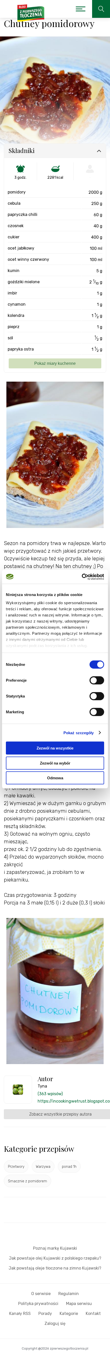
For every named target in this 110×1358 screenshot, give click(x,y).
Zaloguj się (55, 1323)
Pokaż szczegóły (78, 732)
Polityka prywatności (38, 1303)
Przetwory (16, 1167)
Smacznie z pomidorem (27, 1181)
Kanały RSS (20, 1313)
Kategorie (69, 1313)
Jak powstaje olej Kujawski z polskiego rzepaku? (55, 1258)
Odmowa (55, 778)
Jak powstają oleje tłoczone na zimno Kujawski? (55, 1268)
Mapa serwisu (79, 1303)
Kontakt (93, 1313)
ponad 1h (69, 1167)
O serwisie (41, 1293)
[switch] (97, 680)
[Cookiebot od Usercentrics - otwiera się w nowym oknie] (81, 576)
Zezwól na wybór (55, 763)
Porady (45, 1313)
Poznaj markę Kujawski (55, 1248)
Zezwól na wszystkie (55, 748)
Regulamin (68, 1293)
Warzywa (43, 1167)
